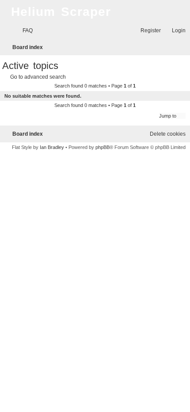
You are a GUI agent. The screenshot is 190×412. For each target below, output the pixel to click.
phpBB (102, 147)
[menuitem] (24, 31)
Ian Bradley (52, 147)
